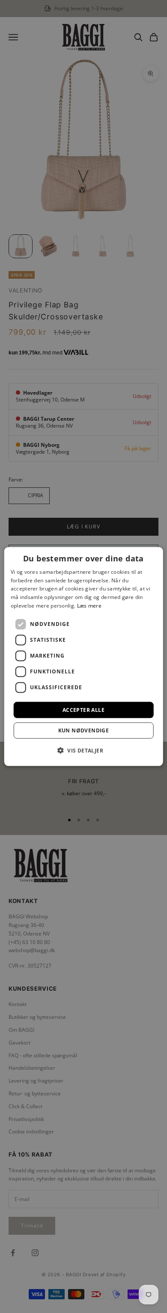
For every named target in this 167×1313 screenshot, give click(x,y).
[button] (83, 750)
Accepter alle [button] (83, 709)
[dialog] (83, 656)
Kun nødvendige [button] (83, 730)
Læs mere (89, 605)
